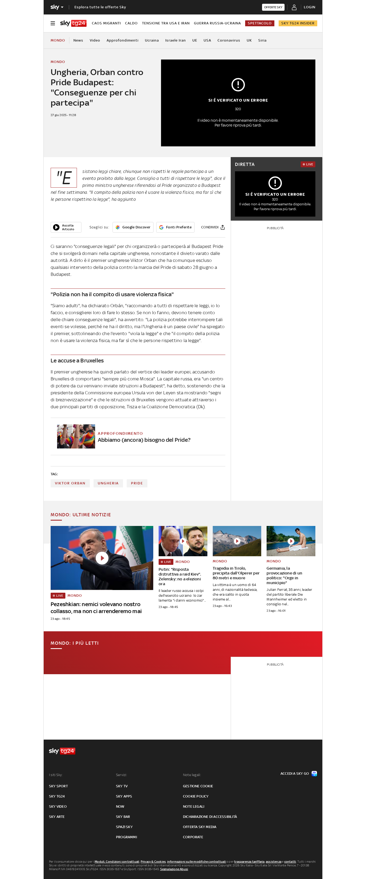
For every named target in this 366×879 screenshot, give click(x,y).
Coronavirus (229, 40)
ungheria (108, 483)
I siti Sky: (55, 775)
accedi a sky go (295, 774)
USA (207, 40)
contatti (290, 861)
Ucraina (152, 40)
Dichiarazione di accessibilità (210, 817)
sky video (58, 806)
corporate (193, 837)
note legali (193, 806)
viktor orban (70, 483)
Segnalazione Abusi (174, 869)
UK (249, 40)
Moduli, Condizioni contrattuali (117, 861)
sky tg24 (57, 796)
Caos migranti (106, 23)
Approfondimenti (123, 40)
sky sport (58, 786)
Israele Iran (175, 40)
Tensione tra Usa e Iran (166, 23)
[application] (66, 227)
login (309, 7)
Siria (262, 40)
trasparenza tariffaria (249, 861)
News (78, 40)
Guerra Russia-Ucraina (217, 23)
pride (137, 483)
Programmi (126, 837)
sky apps (124, 796)
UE (194, 40)
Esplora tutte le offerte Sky (100, 7)
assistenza (273, 861)
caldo (131, 23)
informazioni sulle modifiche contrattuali (196, 861)
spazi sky (124, 827)
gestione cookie (198, 786)
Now (120, 806)
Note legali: (192, 775)
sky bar (123, 817)
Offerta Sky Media (199, 827)
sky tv (122, 786)
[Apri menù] (53, 23)
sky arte (57, 817)
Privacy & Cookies (153, 861)
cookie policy (196, 796)
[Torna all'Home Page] (73, 23)
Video (95, 40)
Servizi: (121, 775)
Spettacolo (260, 23)
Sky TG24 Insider (298, 23)
